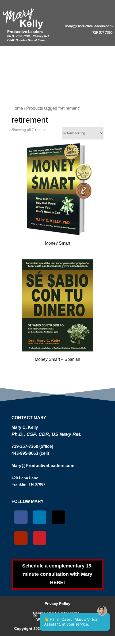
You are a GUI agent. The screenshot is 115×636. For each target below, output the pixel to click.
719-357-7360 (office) (32, 446)
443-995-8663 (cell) (30, 453)
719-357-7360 (102, 32)
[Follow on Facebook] (21, 517)
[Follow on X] (58, 517)
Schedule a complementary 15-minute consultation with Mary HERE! (57, 574)
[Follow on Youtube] (21, 538)
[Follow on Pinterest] (39, 538)
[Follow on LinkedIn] (39, 517)
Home (17, 108)
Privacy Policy (57, 603)
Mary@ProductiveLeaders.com (88, 26)
